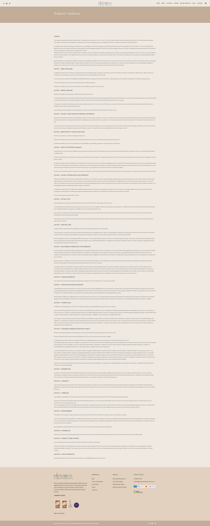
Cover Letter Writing (118, 481)
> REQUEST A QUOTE (59, 495)
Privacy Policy (95, 484)
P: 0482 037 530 (138, 478)
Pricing (93, 487)
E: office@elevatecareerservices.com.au (144, 481)
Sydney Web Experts (93, 523)
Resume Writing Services (119, 478)
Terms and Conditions (97, 481)
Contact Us (94, 490)
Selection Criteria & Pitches (120, 487)
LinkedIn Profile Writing (118, 484)
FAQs (93, 478)
